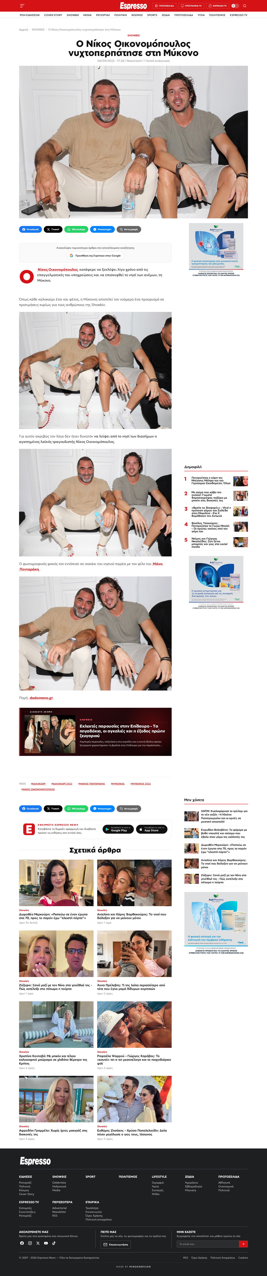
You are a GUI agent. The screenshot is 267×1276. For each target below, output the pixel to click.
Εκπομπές (25, 1208)
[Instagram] (30, 1243)
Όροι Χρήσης (94, 1215)
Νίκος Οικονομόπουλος (58, 269)
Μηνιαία (190, 1190)
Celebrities (59, 1182)
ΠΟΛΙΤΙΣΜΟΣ (217, 15)
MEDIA (87, 15)
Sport (90, 1176)
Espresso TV (29, 1202)
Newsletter (59, 1212)
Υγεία (155, 1186)
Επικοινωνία (94, 1212)
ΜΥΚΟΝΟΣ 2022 (141, 783)
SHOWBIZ (73, 15)
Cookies (243, 1257)
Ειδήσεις (25, 1176)
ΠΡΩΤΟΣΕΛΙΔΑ (183, 15)
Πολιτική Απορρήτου (223, 1257)
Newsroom (134, 60)
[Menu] (22, 6)
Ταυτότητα (92, 1208)
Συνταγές (157, 1190)
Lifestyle (159, 1176)
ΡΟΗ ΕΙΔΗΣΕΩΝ (30, 15)
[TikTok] (54, 1243)
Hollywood (59, 1186)
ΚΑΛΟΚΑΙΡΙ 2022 (62, 783)
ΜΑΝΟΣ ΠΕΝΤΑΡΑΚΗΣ (92, 783)
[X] (38, 1243)
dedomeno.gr (41, 698)
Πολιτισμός (128, 1176)
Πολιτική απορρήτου (99, 1219)
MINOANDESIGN (140, 1266)
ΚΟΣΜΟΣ (137, 15)
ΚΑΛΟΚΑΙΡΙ (38, 783)
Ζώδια (189, 1176)
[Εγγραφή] (243, 1244)
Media (56, 1190)
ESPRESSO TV (238, 15)
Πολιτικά (224, 1190)
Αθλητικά (224, 1182)
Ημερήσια (191, 1182)
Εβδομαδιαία (193, 1186)
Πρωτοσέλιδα (228, 1176)
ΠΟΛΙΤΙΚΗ (120, 15)
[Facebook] (22, 1243)
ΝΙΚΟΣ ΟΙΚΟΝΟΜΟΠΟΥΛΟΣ (39, 789)
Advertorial (59, 1208)
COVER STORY (53, 15)
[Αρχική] (35, 1161)
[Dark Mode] (235, 6)
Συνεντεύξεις (27, 1212)
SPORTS (152, 15)
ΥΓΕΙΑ (201, 15)
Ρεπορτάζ (25, 1182)
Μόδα (155, 1194)
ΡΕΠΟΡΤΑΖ (103, 15)
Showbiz (59, 1176)
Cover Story (26, 1194)
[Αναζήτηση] (244, 6)
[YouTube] (46, 1243)
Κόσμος (24, 1190)
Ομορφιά (158, 1182)
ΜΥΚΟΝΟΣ (118, 783)
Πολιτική (24, 1186)
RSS (54, 1215)
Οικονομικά (226, 1186)
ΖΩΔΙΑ (166, 15)
